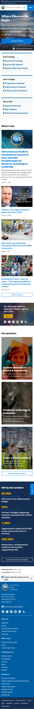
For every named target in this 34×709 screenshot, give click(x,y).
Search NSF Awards (14, 64)
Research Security (7, 689)
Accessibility (24, 703)
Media (3, 664)
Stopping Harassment (8, 686)
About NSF (5, 623)
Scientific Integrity (7, 692)
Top (30, 562)
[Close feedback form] (32, 485)
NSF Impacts (11, 109)
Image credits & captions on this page (16, 578)
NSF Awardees (6, 659)
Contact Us (5, 634)
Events (4, 645)
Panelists (4, 670)
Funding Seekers (7, 656)
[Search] (24, 7)
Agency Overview (13, 105)
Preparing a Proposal (14, 83)
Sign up (8, 316)
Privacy (29, 700)
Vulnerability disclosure (8, 700)
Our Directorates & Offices (10, 628)
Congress (4, 661)
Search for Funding (13, 60)
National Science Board (9, 631)
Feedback (32, 491)
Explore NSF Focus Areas (16, 68)
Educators (5, 667)
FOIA (3, 703)
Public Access (6, 683)
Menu (30, 7)
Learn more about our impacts (17, 560)
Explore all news (17, 295)
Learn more (17, 40)
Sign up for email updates (14, 606)
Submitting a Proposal (15, 87)
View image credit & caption (24, 48)
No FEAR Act (9, 703)
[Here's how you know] (17, 2)
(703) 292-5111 (7, 602)
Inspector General (20, 700)
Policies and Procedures (16, 90)
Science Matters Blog (8, 648)
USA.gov (17, 703)
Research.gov (6, 695)
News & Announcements (16, 113)
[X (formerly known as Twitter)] (9, 321)
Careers (4, 625)
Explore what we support (17, 473)
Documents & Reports (8, 678)
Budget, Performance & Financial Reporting (15, 681)
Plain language (5, 706)
